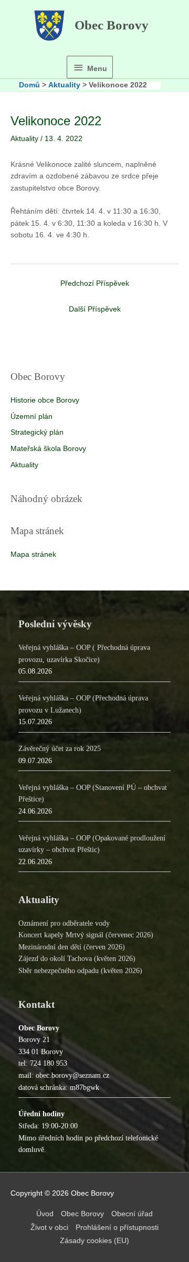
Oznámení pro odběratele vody (64, 923)
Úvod (45, 1214)
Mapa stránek (33, 554)
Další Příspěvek (95, 309)
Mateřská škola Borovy (48, 449)
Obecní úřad (132, 1214)
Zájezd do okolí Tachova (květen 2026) (76, 959)
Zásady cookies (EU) (94, 1241)
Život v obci (49, 1227)
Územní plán (31, 416)
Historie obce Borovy (44, 400)
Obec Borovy (112, 25)
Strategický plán (37, 432)
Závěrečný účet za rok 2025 (59, 749)
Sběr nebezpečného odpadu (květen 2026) (80, 971)
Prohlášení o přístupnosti (117, 1227)
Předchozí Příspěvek (94, 283)
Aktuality (24, 465)
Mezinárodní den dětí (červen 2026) (71, 947)
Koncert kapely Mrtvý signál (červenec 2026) (85, 935)
